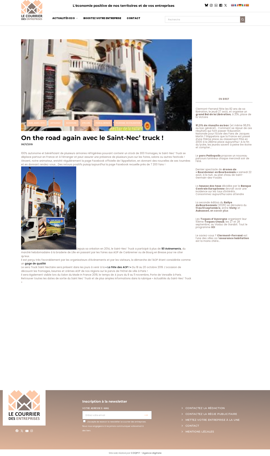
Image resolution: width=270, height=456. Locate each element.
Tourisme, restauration (128, 123)
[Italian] (243, 5)
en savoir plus (219, 210)
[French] (236, 5)
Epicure (86, 123)
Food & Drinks (103, 123)
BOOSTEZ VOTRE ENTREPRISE (102, 18)
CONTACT (133, 18)
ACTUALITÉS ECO (63, 18)
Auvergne (71, 123)
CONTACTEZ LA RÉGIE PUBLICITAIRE (211, 414)
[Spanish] (247, 5)
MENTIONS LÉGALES (200, 431)
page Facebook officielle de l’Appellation (110, 161)
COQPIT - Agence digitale (146, 453)
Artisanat (55, 123)
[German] (240, 5)
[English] (232, 5)
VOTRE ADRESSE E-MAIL (95, 408)
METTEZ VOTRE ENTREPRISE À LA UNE (213, 420)
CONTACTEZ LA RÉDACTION (205, 408)
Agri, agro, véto (36, 123)
